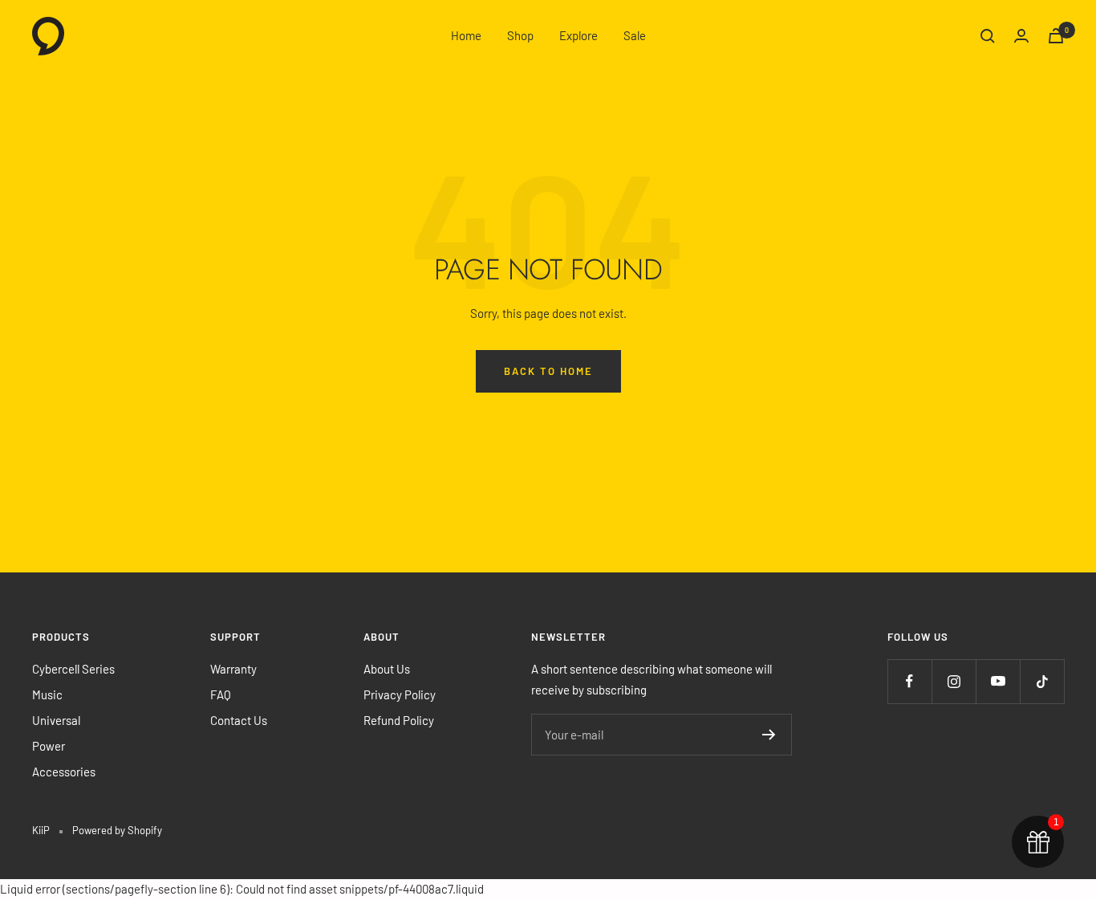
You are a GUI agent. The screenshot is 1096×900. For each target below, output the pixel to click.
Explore (578, 35)
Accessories (63, 771)
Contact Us (238, 720)
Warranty (233, 669)
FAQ (220, 694)
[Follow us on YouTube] (998, 681)
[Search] (987, 36)
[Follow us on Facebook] (909, 681)
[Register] (769, 734)
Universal (56, 720)
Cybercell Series (73, 669)
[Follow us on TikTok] (1042, 681)
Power (48, 746)
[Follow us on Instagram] (954, 681)
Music (47, 694)
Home (466, 35)
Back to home (548, 370)
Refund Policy (398, 720)
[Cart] (1056, 35)
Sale (634, 35)
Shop (520, 35)
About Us (386, 669)
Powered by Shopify (117, 830)
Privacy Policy (399, 694)
